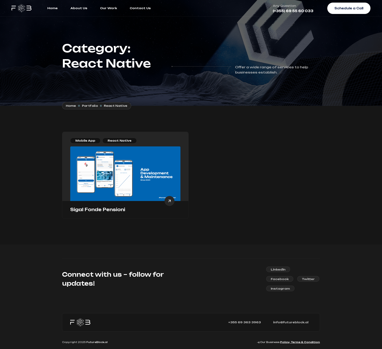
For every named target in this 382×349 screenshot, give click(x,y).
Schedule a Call (348, 8)
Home (52, 8)
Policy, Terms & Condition (300, 342)
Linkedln (278, 269)
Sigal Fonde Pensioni (97, 209)
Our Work (108, 8)
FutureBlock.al (96, 342)
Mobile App (85, 140)
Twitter (308, 279)
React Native (120, 140)
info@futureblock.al (290, 322)
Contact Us (140, 8)
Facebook (280, 279)
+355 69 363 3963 (244, 322)
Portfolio (90, 105)
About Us (78, 8)
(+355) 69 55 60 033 (293, 11)
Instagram (280, 288)
